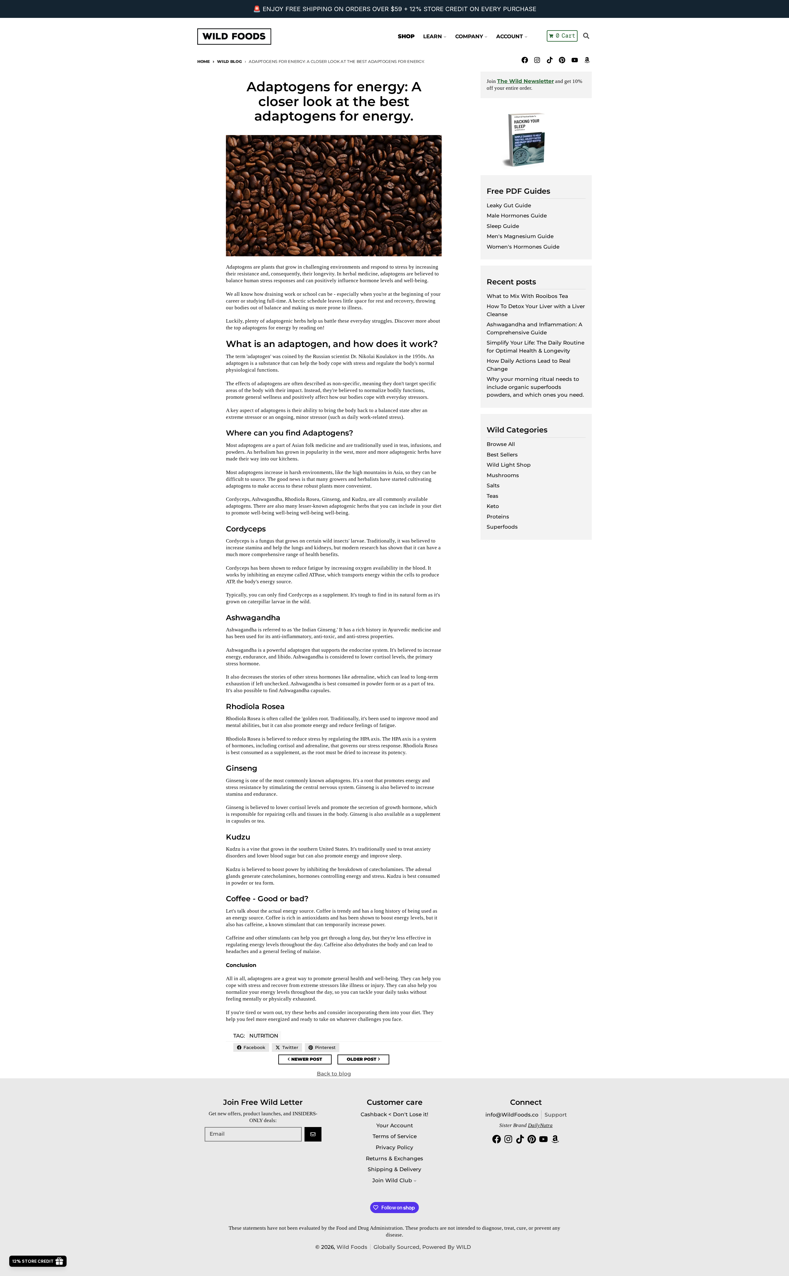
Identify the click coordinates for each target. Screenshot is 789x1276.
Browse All (501, 444)
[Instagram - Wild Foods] (537, 60)
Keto (493, 506)
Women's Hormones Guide (523, 247)
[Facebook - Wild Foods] (524, 60)
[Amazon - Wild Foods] (587, 60)
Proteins (498, 517)
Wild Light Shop (509, 465)
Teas (492, 496)
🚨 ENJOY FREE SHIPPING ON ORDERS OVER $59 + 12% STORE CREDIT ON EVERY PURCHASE (394, 9)
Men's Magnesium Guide (520, 236)
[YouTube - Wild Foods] (574, 60)
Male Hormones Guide (517, 216)
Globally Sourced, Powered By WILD (422, 1247)
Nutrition (263, 1036)
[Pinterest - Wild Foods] (562, 60)
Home (203, 61)
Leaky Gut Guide (509, 205)
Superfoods (502, 527)
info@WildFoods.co (511, 1115)
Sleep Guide (503, 226)
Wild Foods (352, 1247)
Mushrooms (503, 475)
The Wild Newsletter (525, 81)
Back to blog (334, 1074)
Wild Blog (229, 61)
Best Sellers (502, 455)
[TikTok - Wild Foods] (549, 60)
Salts (493, 485)
